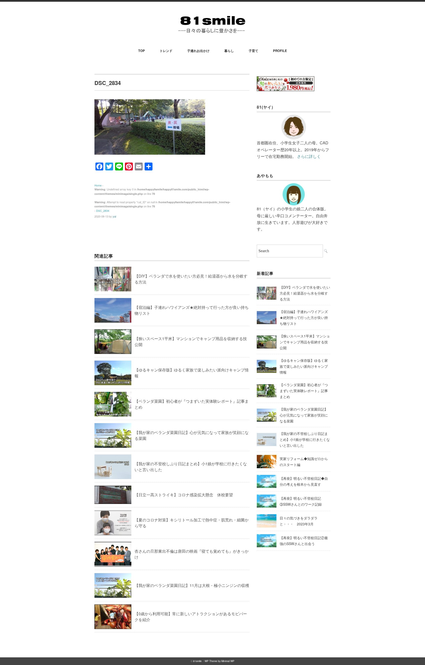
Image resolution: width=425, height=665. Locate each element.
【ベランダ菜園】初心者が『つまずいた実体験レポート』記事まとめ (304, 390)
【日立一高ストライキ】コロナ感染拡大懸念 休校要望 (184, 495)
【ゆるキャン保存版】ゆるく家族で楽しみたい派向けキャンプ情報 (304, 366)
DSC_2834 (102, 211)
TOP (141, 50)
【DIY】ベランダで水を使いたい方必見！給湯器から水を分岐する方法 (305, 293)
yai (114, 216)
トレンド (166, 50)
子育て (253, 50)
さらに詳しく (309, 156)
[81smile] (212, 15)
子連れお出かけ (198, 50)
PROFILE (280, 50)
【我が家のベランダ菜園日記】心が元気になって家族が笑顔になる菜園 (304, 415)
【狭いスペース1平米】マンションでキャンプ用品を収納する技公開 (305, 341)
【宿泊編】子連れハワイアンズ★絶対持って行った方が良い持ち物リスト (304, 317)
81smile (197, 661)
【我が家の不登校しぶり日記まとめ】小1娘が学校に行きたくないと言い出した (305, 439)
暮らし (229, 50)
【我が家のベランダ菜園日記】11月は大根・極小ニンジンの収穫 (192, 585)
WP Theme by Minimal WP (219, 661)
